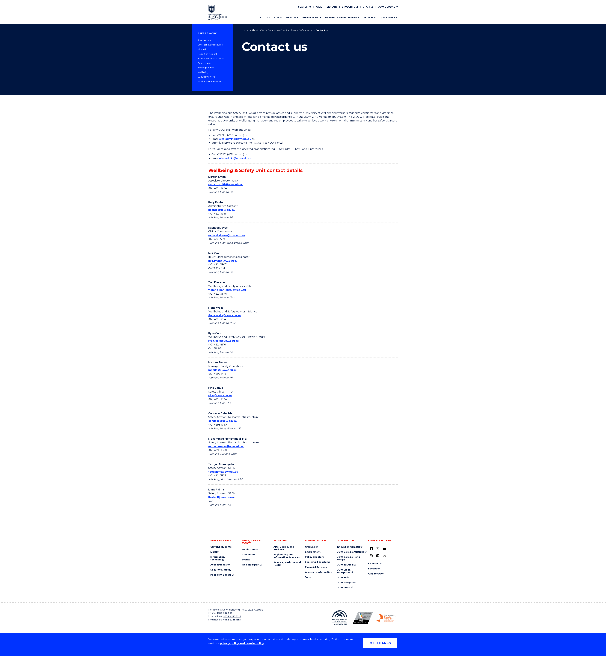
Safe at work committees (211, 58)
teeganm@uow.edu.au (223, 471)
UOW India (343, 577)
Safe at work (305, 30)
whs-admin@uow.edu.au (235, 138)
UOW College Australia (350, 552)
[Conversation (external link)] (384, 556)
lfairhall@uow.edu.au (221, 497)
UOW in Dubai (345, 564)
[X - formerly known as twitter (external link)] (378, 549)
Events (246, 559)
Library (332, 6)
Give (319, 6)
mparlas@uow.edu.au (222, 370)
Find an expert (250, 564)
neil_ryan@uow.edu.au (223, 260)
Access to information (318, 572)
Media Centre (250, 549)
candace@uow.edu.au (222, 420)
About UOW (258, 30)
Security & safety (220, 569)
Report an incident (207, 54)
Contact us (204, 40)
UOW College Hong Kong (348, 558)
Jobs (308, 577)
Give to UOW (376, 573)
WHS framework (206, 77)
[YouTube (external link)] (384, 549)
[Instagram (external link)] (371, 556)
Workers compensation (210, 81)
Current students (221, 547)
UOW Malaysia (345, 582)
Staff (366, 6)
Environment (313, 552)
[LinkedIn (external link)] (378, 556)
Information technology (217, 558)
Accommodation (220, 564)
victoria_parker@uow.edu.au (227, 289)
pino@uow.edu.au (220, 395)
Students (348, 6)
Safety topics (204, 63)
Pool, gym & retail (220, 575)
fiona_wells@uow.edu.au (224, 315)
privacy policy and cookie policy (242, 643)
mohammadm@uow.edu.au (226, 446)
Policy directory (314, 557)
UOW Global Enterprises (344, 571)
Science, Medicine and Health (287, 563)
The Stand (248, 554)
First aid (202, 49)
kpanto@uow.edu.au (221, 209)
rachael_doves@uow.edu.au (226, 235)
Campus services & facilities (282, 30)
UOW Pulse (343, 587)
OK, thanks (380, 643)
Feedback (374, 568)
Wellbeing (203, 72)
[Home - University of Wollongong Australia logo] (217, 12)
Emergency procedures (210, 44)
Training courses (206, 67)
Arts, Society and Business (283, 548)
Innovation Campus (348, 547)
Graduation (311, 547)
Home (245, 30)
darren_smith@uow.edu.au (225, 184)
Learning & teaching (317, 562)
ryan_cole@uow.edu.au (223, 340)
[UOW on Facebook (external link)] (371, 549)
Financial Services (316, 567)
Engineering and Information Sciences (286, 556)
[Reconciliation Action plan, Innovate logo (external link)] (340, 617)
